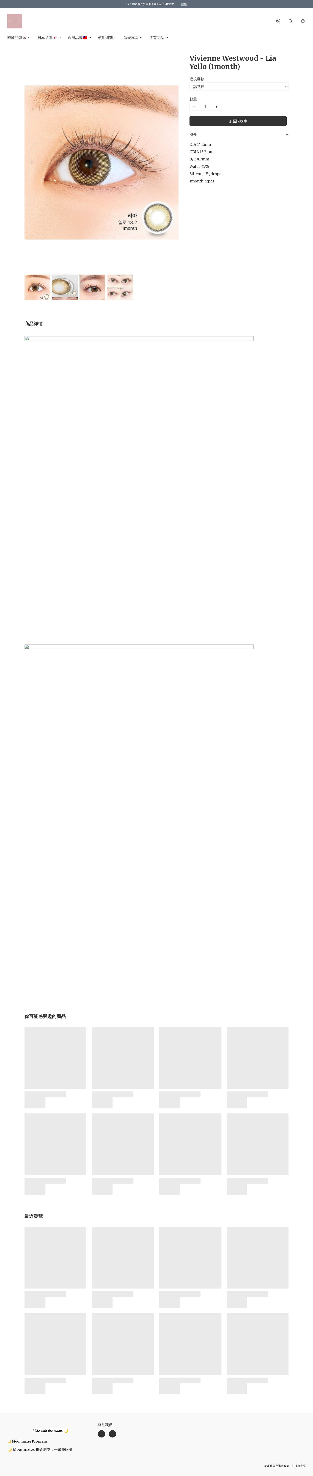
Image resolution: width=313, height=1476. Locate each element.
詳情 (184, 4)
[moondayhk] (14, 21)
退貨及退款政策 (279, 1466)
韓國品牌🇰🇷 (17, 37)
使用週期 (105, 37)
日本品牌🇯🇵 (47, 37)
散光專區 (131, 37)
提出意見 (300, 1466)
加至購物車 (238, 121)
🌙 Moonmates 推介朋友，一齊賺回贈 (39, 1449)
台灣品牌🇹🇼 (77, 37)
